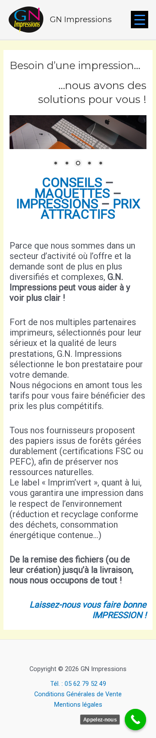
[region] (78, 146)
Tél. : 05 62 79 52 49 (78, 684)
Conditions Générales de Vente (78, 694)
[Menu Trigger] (139, 19)
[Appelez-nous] (135, 720)
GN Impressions (81, 19)
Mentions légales (78, 704)
